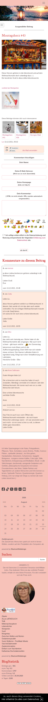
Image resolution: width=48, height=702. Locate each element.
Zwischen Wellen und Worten (13, 636)
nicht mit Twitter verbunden (6, 150)
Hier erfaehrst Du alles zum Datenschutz (20, 699)
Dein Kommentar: (24, 196)
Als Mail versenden (29, 150)
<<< (4, 502)
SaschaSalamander (9, 644)
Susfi (4, 631)
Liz (3, 142)
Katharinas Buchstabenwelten (13, 651)
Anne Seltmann (13, 370)
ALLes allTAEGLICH (9, 619)
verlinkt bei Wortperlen (10, 88)
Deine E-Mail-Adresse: (24, 172)
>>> (43, 502)
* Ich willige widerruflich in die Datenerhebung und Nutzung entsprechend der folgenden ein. (24, 237)
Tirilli (3, 621)
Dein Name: (24, 162)
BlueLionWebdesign (18, 549)
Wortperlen (6, 629)
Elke (9, 332)
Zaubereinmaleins (8, 646)
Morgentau (6, 634)
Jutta (10, 294)
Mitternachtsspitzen (9, 624)
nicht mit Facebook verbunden (6, 148)
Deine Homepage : (24, 183)
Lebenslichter (7, 626)
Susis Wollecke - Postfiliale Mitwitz (15, 641)
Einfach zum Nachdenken (11, 649)
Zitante (4, 616)
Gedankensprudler (9, 639)
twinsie (10, 268)
